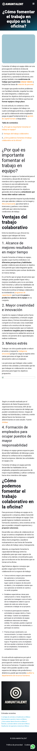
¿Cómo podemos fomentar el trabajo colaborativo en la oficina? (17, 139)
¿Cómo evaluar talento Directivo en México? (14, 722)
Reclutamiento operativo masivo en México (14, 719)
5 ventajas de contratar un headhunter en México (15, 717)
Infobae (5, 422)
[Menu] (33, 3)
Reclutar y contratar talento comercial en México (15, 724)
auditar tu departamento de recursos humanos (18, 674)
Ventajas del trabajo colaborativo (16, 133)
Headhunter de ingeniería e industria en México (15, 726)
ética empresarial (8, 204)
